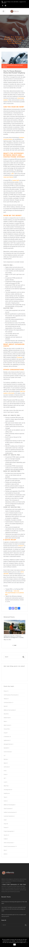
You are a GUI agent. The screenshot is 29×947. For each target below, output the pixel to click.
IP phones (19, 357)
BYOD (5, 854)
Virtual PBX (7, 729)
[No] (27, 942)
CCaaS (8, 884)
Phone (6, 691)
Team (5, 797)
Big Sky (6, 759)
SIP (5, 778)
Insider (6, 838)
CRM (5, 820)
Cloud (6, 823)
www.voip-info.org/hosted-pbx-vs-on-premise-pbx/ (14, 592)
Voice (21, 884)
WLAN (6, 706)
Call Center (7, 766)
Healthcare (7, 793)
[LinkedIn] (5, 5)
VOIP (6, 801)
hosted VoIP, (15, 180)
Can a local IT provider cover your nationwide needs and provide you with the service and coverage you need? (13, 909)
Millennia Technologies (9, 804)
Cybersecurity (13, 884)
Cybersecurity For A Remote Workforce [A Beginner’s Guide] (13, 636)
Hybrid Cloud (7, 717)
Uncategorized (8, 789)
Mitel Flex (6, 785)
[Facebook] (3, 5)
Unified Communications (10, 812)
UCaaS (6, 732)
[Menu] (3, 11)
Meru (5, 850)
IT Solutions (7, 736)
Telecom (6, 698)
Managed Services (8, 744)
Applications (7, 740)
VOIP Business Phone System (11, 695)
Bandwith (6, 748)
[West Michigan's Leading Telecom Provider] (14, 11)
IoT (18, 884)
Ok (14, 944)
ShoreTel (6, 713)
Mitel (6, 763)
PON (5, 770)
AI (5, 755)
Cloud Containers (8, 808)
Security (6, 835)
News (5, 721)
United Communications (10, 846)
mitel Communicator (9, 842)
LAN (12, 173)
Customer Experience (9, 816)
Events (6, 774)
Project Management (9, 831)
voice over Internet (8, 177)
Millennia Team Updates (10, 710)
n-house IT (21, 545)
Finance (6, 827)
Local (5, 782)
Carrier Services (8, 751)
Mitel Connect (7, 725)
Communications (8, 702)
